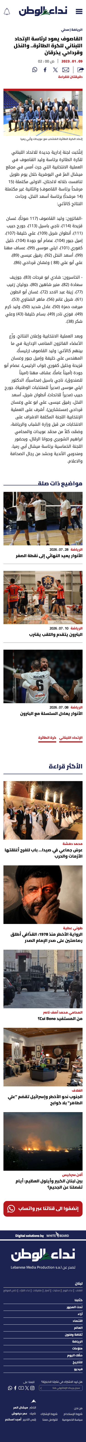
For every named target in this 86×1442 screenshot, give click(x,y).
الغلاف (79, 1290)
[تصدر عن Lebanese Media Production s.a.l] (43, 1254)
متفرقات (37, 1290)
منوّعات (77, 1348)
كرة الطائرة (47, 737)
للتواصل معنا (50, 1420)
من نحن (78, 1408)
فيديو (78, 1369)
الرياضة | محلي (72, 30)
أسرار (47, 1290)
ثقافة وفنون (74, 1335)
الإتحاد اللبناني (71, 737)
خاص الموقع (10, 1290)
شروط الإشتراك (49, 1414)
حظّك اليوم (75, 1355)
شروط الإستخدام (73, 1414)
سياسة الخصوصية (72, 1420)
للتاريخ (78, 1362)
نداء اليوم (67, 1290)
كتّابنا (79, 1300)
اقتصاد (78, 1321)
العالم (78, 1328)
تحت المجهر (75, 1307)
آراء (80, 1314)
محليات (56, 1290)
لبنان (79, 1283)
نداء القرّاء (24, 1290)
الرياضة (77, 1342)
